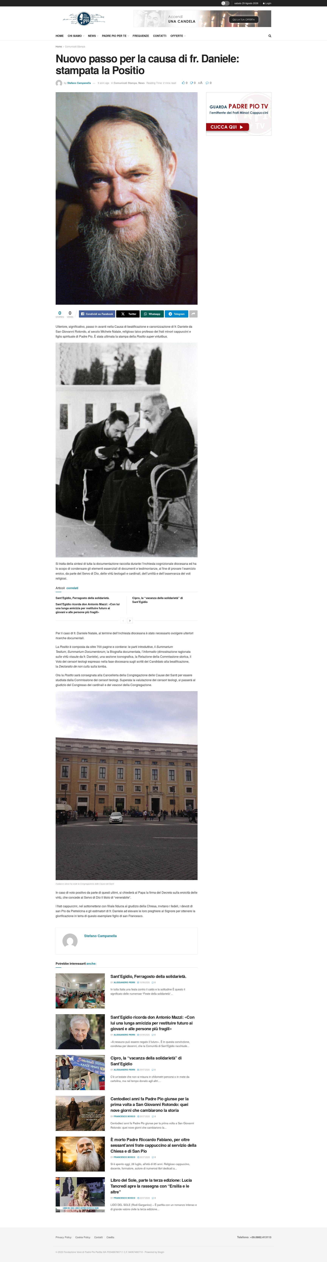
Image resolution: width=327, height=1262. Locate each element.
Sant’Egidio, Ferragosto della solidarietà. (82, 598)
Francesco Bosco (124, 1116)
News (92, 36)
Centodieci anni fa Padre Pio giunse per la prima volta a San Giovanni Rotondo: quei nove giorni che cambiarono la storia (150, 1104)
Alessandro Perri (124, 982)
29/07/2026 (144, 1069)
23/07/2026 (144, 1197)
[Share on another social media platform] (193, 314)
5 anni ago (103, 83)
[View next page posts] (130, 620)
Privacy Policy (64, 1237)
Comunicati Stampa (75, 46)
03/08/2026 (144, 1034)
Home (60, 36)
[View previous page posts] (123, 620)
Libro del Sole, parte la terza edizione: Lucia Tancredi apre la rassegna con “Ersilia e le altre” (151, 1186)
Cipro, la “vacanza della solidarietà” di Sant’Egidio (157, 600)
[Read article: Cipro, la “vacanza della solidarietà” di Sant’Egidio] (80, 1072)
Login (268, 3)
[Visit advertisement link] (202, 18)
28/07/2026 (144, 1116)
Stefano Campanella (79, 83)
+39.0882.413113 (260, 1237)
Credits (110, 1237)
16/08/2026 (144, 982)
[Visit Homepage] (84, 19)
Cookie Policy (82, 1237)
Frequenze (141, 36)
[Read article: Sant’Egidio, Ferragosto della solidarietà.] (80, 991)
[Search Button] (270, 35)
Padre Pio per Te (114, 36)
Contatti (159, 36)
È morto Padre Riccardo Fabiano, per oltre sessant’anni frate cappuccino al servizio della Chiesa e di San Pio (153, 1145)
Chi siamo (75, 36)
